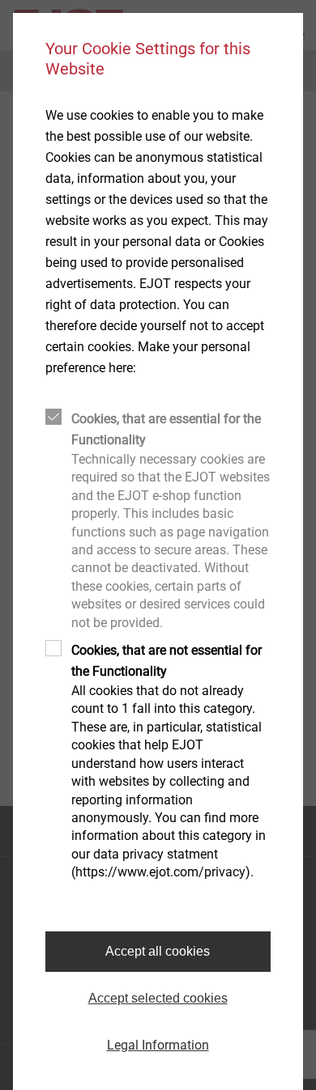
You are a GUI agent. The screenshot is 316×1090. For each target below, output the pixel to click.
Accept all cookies (157, 951)
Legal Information (158, 1045)
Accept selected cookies (158, 998)
